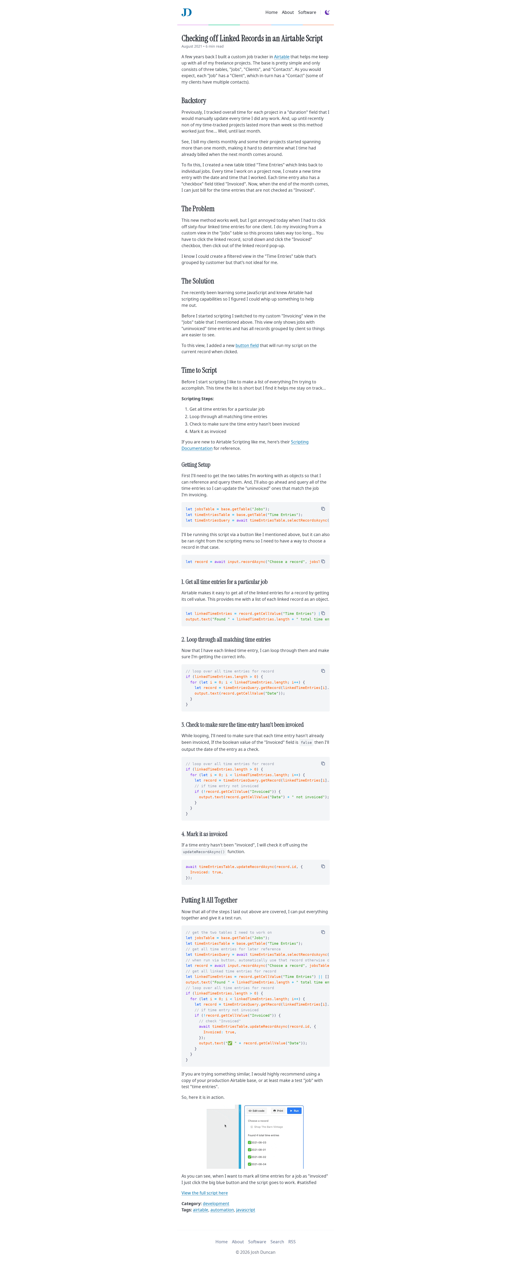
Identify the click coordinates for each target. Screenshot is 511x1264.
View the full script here (205, 1193)
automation (222, 1210)
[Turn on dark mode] (327, 12)
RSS (292, 1242)
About (288, 12)
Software (307, 12)
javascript (245, 1210)
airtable (200, 1210)
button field (247, 345)
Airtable (282, 56)
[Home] (187, 12)
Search (277, 1242)
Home (271, 12)
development (216, 1203)
